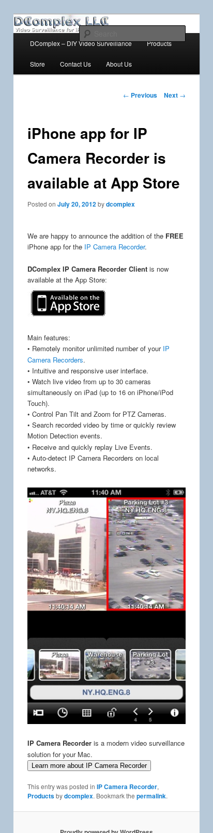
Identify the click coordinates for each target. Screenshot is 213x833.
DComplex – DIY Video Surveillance (81, 43)
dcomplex (120, 204)
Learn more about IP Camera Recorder (89, 765)
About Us (119, 63)
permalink (151, 795)
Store (37, 63)
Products (159, 43)
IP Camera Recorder (114, 247)
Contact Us (75, 63)
